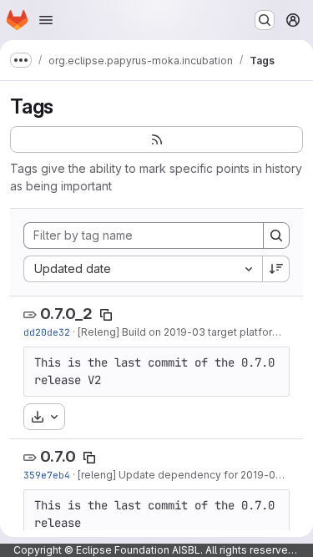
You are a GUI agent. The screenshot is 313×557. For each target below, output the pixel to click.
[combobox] (142, 269)
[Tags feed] (156, 139)
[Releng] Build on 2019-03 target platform (179, 332)
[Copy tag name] (106, 315)
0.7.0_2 (66, 313)
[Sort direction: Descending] (276, 269)
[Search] (276, 235)
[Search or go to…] (265, 20)
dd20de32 (46, 332)
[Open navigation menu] (46, 20)
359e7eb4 (46, 474)
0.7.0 (58, 456)
